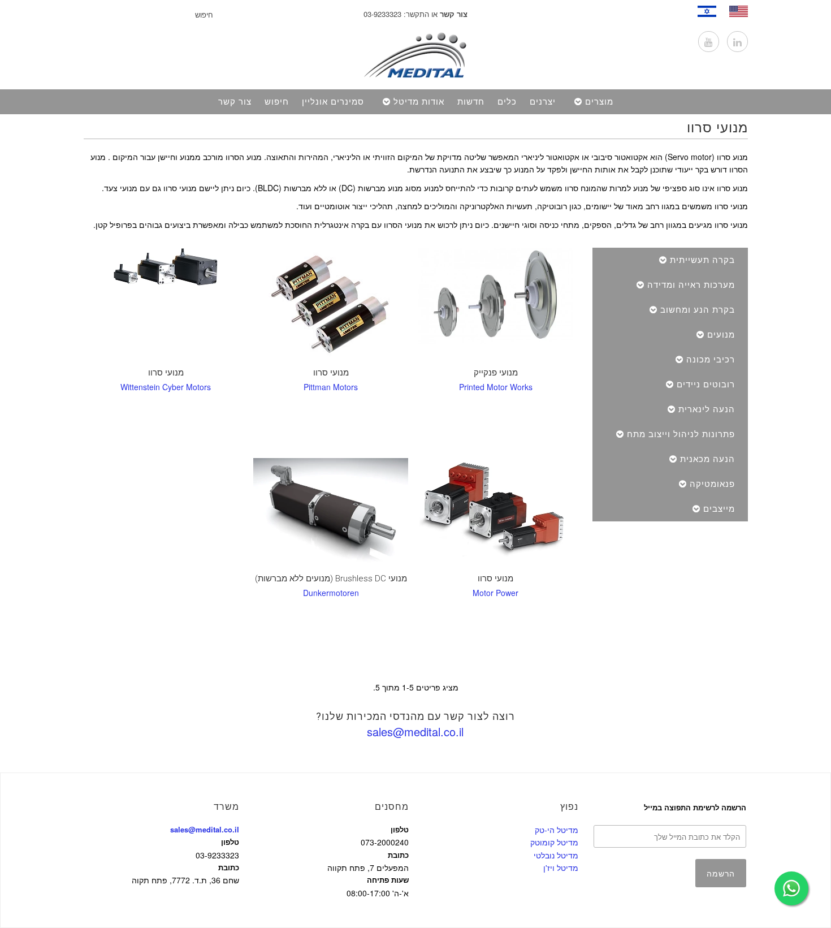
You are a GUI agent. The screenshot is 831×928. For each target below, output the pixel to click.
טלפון (230, 841)
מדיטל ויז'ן (560, 867)
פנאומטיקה (712, 484)
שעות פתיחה (388, 879)
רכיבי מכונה (710, 360)
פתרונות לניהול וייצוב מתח (681, 434)
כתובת (228, 867)
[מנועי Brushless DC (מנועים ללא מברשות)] (330, 513)
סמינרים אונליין (333, 102)
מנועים (721, 335)
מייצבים (719, 509)
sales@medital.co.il (415, 731)
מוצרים (599, 102)
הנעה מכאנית (707, 459)
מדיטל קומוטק (554, 842)
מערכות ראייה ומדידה (691, 285)
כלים (507, 102)
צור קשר (235, 102)
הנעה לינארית (706, 409)
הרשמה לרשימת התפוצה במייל (695, 807)
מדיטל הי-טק (556, 829)
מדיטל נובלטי (556, 855)
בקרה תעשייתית (702, 260)
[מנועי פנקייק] (495, 296)
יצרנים (543, 102)
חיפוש (277, 102)
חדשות (470, 102)
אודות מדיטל (418, 102)
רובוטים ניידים (706, 384)
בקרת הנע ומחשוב (697, 310)
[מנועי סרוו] (330, 305)
